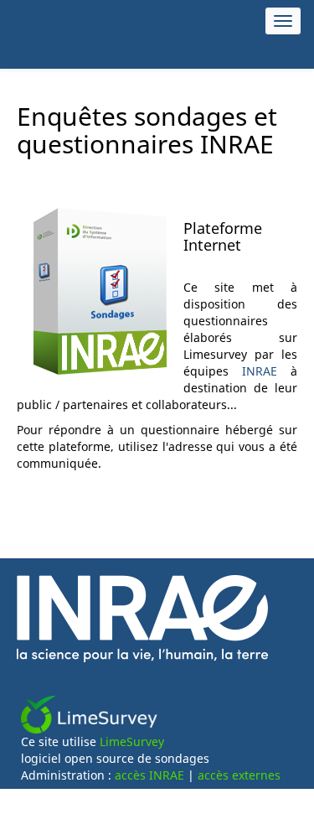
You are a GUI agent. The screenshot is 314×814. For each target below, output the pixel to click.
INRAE (259, 371)
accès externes (239, 775)
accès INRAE (149, 775)
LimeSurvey (132, 741)
